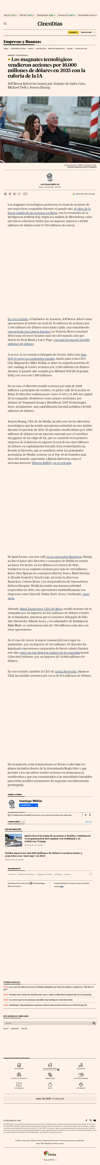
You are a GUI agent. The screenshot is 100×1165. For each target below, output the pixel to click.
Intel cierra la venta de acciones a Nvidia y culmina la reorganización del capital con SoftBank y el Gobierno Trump (58, 839)
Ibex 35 (7, 15)
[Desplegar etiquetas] (90, 874)
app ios (50, 1088)
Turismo (70, 49)
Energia (31, 49)
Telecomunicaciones (18, 49)
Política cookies (35, 1140)
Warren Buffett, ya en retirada (51, 463)
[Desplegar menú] (5, 24)
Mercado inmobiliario (56, 49)
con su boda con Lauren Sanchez (29, 331)
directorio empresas (81, 1078)
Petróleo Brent (42, 15)
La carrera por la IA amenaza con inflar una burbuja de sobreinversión (41, 1000)
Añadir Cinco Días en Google (85, 194)
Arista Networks (66, 671)
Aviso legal (25, 1140)
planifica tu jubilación (19, 1078)
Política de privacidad (67, 1140)
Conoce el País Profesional (50, 1099)
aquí (61, 886)
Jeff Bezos (58, 874)
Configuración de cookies (50, 1140)
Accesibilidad (79, 1140)
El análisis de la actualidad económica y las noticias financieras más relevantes (41, 815)
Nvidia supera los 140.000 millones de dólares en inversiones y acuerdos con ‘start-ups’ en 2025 (44, 854)
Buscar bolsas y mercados (16, 1016)
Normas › (89, 822)
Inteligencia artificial (44, 874)
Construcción (41, 49)
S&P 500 (23, 15)
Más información (14, 886)
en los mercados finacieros (64, 557)
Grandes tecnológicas (17, 55)
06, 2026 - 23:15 (53, 187)
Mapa (38, 1143)
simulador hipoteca (50, 1068)
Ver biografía (25, 805)
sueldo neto (81, 1068)
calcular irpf (19, 1068)
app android (81, 1088)
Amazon (67, 874)
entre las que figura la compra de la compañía (50, 652)
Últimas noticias (81, 49)
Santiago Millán (50, 184)
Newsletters (48, 1143)
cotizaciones (18, 1088)
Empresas (11, 874)
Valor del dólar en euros (87, 15)
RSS (42, 1143)
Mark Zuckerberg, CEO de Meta (41, 609)
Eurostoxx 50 (63, 15)
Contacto (18, 1140)
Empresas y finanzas (22, 42)
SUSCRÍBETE (73, 32)
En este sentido (18, 319)
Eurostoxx (15, 1029)
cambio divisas (50, 1078)
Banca (6, 49)
